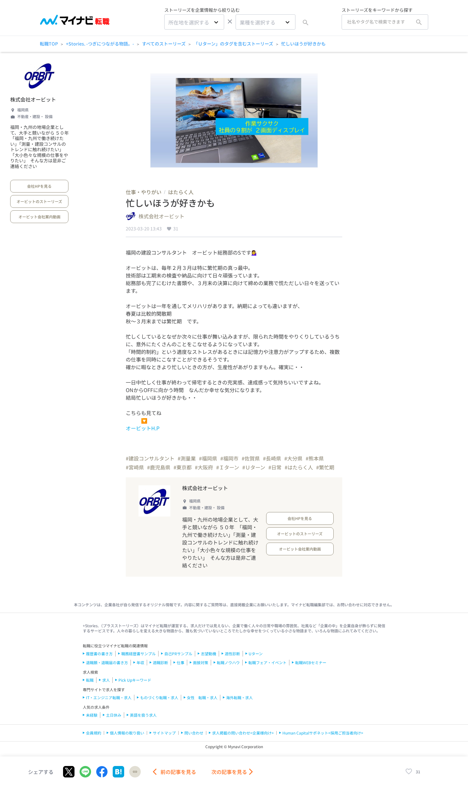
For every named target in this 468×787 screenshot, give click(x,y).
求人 (106, 680)
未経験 (91, 715)
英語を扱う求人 (143, 715)
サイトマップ (164, 732)
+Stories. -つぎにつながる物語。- (100, 43)
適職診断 (160, 662)
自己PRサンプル (178, 653)
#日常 (274, 467)
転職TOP (49, 43)
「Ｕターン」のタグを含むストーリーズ (233, 43)
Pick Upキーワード (134, 680)
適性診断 (232, 653)
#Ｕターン (253, 467)
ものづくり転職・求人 (159, 697)
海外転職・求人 (239, 697)
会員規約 (93, 732)
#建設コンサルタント (150, 458)
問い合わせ (193, 732)
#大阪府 (204, 467)
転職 (90, 680)
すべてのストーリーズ (164, 43)
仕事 (180, 662)
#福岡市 (229, 458)
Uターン (256, 653)
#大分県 (293, 458)
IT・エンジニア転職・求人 (108, 697)
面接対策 (200, 662)
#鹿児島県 (158, 467)
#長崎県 (272, 458)
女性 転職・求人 (202, 697)
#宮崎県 (135, 467)
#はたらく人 (299, 467)
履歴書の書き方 (99, 653)
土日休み (113, 715)
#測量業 (187, 458)
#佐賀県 (251, 458)
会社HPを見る (39, 186)
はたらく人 (181, 192)
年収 (140, 662)
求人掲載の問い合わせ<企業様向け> (243, 732)
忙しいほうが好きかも (303, 43)
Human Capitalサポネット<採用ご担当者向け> (322, 732)
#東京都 (183, 467)
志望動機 (208, 653)
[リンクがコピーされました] (135, 771)
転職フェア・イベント (267, 662)
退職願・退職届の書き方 (107, 662)
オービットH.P (143, 428)
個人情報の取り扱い (127, 732)
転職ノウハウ (228, 662)
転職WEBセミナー (310, 662)
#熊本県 (315, 458)
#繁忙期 (325, 467)
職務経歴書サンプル (138, 653)
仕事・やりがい (143, 192)
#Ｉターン (227, 467)
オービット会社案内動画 (39, 216)
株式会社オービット (33, 99)
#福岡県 (208, 458)
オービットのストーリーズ (39, 201)
